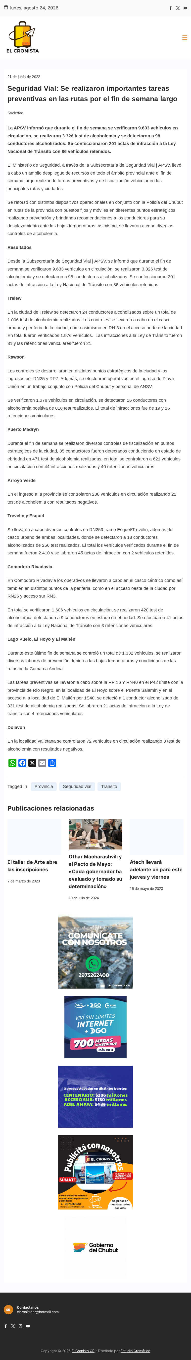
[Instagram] (20, 1326)
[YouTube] (185, 8)
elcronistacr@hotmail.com (38, 1312)
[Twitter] (178, 8)
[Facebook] (170, 8)
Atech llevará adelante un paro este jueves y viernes (156, 869)
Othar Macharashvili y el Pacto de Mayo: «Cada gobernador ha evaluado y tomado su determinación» (95, 871)
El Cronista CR (83, 1351)
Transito (109, 786)
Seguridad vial (77, 786)
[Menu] (184, 37)
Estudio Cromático (135, 1351)
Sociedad (15, 113)
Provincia (44, 786)
